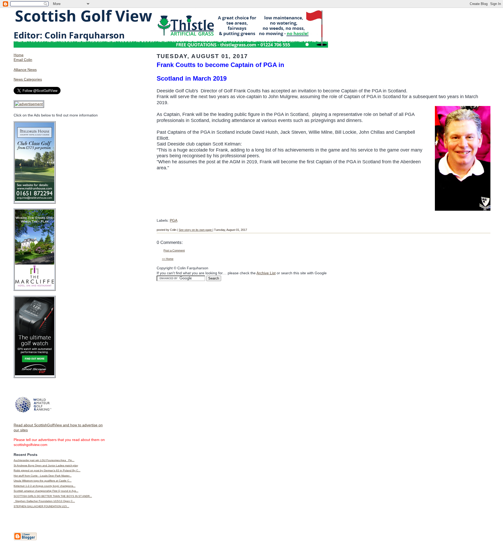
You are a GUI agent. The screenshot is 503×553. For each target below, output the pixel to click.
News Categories (28, 79)
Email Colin (23, 60)
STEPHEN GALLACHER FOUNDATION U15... (41, 506)
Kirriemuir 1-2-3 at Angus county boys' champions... (44, 485)
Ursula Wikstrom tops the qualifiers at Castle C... (43, 480)
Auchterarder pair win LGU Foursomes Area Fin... (44, 460)
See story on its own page (195, 229)
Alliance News (25, 70)
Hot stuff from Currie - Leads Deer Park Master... (43, 475)
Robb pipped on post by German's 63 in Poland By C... (47, 470)
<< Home (167, 258)
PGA (173, 220)
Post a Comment (174, 250)
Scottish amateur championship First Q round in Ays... (46, 490)
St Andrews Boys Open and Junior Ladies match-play (46, 465)
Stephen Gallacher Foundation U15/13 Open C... (44, 501)
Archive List (266, 273)
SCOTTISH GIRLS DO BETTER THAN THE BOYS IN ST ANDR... (53, 496)
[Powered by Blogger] (25, 539)
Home (19, 55)
